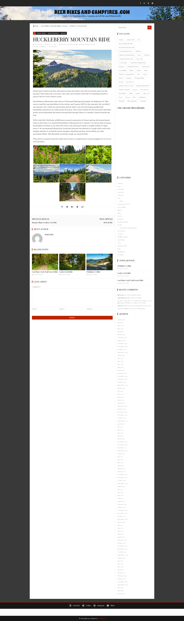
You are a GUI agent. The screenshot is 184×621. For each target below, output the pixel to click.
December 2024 (122, 376)
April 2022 (120, 465)
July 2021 (120, 489)
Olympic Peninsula (124, 89)
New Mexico (130, 82)
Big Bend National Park (125, 43)
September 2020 (122, 519)
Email (61, 309)
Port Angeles (144, 89)
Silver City (146, 93)
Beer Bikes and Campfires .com (92, 12)
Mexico (119, 216)
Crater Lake (65, 44)
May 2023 (120, 433)
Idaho (145, 70)
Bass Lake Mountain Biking (132, 295)
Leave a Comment (40, 46)
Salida (131, 93)
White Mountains (132, 101)
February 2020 (122, 540)
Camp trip (120, 192)
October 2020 (121, 516)
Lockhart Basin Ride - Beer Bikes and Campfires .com (134, 301)
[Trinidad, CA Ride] (99, 262)
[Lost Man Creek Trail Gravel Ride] (45, 262)
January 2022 (121, 471)
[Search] (149, 27)
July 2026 (120, 322)
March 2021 (121, 501)
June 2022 (120, 459)
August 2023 (121, 424)
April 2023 (120, 436)
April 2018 (120, 591)
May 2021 (120, 495)
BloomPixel (101, 618)
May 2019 (120, 567)
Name (34, 309)
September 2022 (122, 451)
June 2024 (120, 394)
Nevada (121, 82)
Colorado (146, 55)
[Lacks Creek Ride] (72, 262)
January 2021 (121, 507)
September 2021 (122, 483)
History (139, 70)
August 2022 (121, 454)
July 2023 (120, 427)
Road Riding (122, 93)
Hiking (119, 210)
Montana (129, 78)
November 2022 (122, 445)
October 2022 (121, 448)
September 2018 (122, 585)
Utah (134, 97)
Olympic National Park (142, 85)
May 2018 (120, 588)
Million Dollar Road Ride (134, 298)
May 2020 (120, 531)
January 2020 (121, 543)
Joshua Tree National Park (126, 74)
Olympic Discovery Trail (126, 85)
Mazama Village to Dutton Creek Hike (44, 223)
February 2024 (122, 406)
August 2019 (121, 558)
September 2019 (122, 555)
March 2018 (121, 594)
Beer (138, 40)
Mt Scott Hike (108, 223)
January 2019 (121, 579)
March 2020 (121, 537)
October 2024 (121, 382)
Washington (142, 97)
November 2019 (122, 549)
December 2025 (122, 343)
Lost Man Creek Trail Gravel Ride (45, 272)
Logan (145, 74)
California (138, 51)
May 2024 (120, 397)
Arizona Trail (130, 40)
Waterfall (121, 101)
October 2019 (121, 552)
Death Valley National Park (138, 63)
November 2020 (122, 513)
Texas (120, 97)
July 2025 (120, 358)
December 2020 (122, 510)
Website (89, 309)
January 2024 (121, 409)
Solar (121, 201)
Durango (121, 66)
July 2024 (120, 391)
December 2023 (122, 412)
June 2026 (120, 325)
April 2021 (120, 498)
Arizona (121, 40)
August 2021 (121, 486)
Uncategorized (122, 246)
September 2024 (122, 385)
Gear (119, 198)
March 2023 (121, 439)
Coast (139, 55)
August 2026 (121, 319)
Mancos (121, 78)
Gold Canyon (146, 66)
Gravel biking (73, 44)
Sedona (138, 93)
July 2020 (120, 525)
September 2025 (122, 352)
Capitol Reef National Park (126, 55)
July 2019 (120, 561)
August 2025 (121, 355)
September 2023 (122, 421)
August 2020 (121, 522)
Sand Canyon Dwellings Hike (136, 308)
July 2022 (120, 457)
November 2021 (122, 477)
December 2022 (122, 442)
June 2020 (120, 528)
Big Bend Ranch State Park (126, 47)
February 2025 (122, 373)
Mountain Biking (55, 26)
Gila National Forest (133, 66)
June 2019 (120, 564)
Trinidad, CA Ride (93, 272)
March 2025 (121, 370)
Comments (36, 287)
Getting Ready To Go (123, 204)
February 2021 (121, 504)
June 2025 (120, 361)
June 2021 (120, 492)
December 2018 (122, 582)
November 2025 (122, 346)
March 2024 (121, 403)
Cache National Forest (125, 51)
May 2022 (120, 462)
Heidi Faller (38, 44)
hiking (131, 70)
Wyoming (143, 101)
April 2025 (120, 367)
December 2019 (122, 546)
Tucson (127, 97)
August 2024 (121, 388)
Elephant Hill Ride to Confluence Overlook (132, 303)
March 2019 (121, 573)
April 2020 (120, 534)
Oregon (64, 26)
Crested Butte (123, 63)
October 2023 (121, 418)
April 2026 (120, 331)
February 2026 (122, 337)
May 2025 (120, 364)
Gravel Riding (45, 26)
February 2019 (122, 576)
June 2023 (120, 430)
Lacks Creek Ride (66, 272)
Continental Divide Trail (126, 59)
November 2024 (122, 379)
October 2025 (121, 349)
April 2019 (120, 570)
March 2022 (121, 468)
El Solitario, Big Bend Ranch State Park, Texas (136, 306)
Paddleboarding (122, 237)
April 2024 (120, 400)
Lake (138, 74)
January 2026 (121, 340)
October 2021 (121, 480)
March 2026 (121, 334)
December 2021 (122, 474)
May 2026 (120, 328)
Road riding (121, 240)
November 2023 (122, 415)
